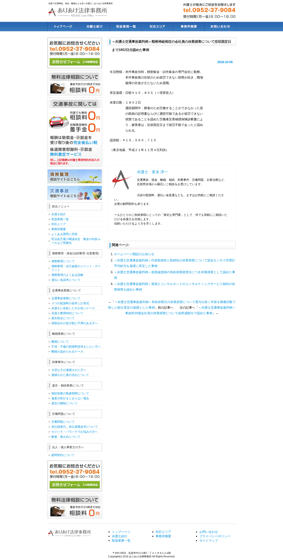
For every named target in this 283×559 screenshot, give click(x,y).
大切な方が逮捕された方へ (68, 370)
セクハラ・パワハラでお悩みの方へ (74, 431)
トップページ (63, 26)
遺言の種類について (64, 403)
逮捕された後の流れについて (70, 375)
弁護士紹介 (94, 26)
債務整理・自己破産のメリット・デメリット (76, 268)
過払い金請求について (65, 279)
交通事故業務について (65, 298)
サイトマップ (208, 540)
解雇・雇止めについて (65, 436)
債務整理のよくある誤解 (67, 274)
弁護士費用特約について (67, 313)
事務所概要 (188, 26)
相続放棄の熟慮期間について (70, 393)
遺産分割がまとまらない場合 (70, 398)
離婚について (60, 341)
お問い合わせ (220, 26)
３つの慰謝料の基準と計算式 (70, 303)
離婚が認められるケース (67, 351)
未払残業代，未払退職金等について (74, 426)
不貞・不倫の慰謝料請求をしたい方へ (76, 346)
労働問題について (63, 421)
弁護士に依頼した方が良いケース (73, 308)
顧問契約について (63, 455)
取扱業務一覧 (125, 26)
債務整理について (63, 261)
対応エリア (157, 26)
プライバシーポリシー (214, 536)
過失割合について (63, 318)
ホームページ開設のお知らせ (134, 254)
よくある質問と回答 (64, 234)
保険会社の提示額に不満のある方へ (74, 323)
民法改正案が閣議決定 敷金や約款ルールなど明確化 (76, 240)
